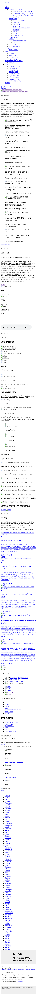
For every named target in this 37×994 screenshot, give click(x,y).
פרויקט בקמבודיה (14, 66)
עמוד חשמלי (17, 31)
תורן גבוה (16, 30)
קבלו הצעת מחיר (6, 86)
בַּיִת (6, 6)
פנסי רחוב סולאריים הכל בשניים (23, 15)
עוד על (3, 285)
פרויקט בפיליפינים (14, 73)
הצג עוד (3, 510)
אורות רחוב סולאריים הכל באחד (23, 13)
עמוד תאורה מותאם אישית (21, 28)
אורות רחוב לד (13, 37)
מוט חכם (16, 33)
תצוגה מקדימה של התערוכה (14, 61)
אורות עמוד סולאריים (20, 17)
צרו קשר (7, 83)
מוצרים (7, 8)
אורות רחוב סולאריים (15, 9)
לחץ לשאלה (4, 744)
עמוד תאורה (13, 19)
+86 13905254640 (16, 679)
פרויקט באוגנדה (14, 79)
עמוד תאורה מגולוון (19, 20)
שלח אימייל (4, 790)
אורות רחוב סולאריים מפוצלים (22, 11)
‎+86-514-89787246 (16, 681)
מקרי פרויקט (9, 64)
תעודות (11, 53)
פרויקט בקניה (13, 68)
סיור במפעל (12, 55)
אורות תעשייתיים (14, 46)
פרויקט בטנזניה (13, 75)
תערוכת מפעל (13, 59)
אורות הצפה (13, 44)
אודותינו (7, 52)
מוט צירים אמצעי (18, 35)
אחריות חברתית (14, 57)
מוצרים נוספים (5, 245)
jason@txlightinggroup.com (19, 678)
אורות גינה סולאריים (19, 41)
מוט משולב (16, 26)
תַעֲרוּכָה (11, 62)
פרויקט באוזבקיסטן (15, 81)
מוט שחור (16, 22)
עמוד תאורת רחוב (18, 24)
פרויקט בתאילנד (14, 77)
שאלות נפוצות (13, 50)
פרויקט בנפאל (13, 70)
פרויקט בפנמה (13, 72)
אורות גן (11, 39)
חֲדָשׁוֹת (7, 48)
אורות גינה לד (17, 42)
